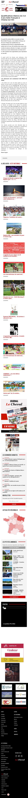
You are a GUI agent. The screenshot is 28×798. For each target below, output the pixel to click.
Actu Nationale (15, 163)
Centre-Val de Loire (5, 751)
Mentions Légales (5, 785)
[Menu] (2, 2)
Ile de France (3, 759)
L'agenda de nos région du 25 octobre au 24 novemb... (12, 255)
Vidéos (15, 728)
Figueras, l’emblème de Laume (11, 481)
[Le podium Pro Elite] (14, 616)
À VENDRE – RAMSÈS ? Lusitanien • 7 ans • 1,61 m (18, 592)
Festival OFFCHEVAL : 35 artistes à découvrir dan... (13, 317)
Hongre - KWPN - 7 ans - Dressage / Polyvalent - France (18, 557)
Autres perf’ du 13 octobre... (11, 393)
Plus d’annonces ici (14, 597)
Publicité (3, 779)
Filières (15, 723)
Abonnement (4, 783)
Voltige (2, 735)
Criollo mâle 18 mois (18, 550)
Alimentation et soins (18, 717)
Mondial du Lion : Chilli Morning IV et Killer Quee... (13, 297)
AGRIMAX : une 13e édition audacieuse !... (11, 374)
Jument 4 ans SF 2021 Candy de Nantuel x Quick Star (18, 574)
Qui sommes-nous (5, 775)
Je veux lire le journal (14, 431)
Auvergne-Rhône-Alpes (6, 745)
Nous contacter (4, 777)
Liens (2, 792)
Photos (15, 731)
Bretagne (3, 749)
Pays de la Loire (4, 767)
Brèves (15, 719)
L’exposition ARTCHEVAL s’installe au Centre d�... (13, 336)
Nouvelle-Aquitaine (5, 763)
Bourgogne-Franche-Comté (6, 747)
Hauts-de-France (4, 757)
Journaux (3, 781)
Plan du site (3, 789)
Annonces (16, 734)
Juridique (16, 725)
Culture (15, 721)
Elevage (15, 711)
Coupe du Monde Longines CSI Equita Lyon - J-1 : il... (12, 178)
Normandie (3, 761)
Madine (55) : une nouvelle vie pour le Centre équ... (13, 236)
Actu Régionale (4, 743)
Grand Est (3, 755)
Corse (2, 753)
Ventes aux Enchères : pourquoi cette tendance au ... (12, 198)
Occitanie (3, 765)
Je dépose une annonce (14, 547)
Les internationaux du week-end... (13, 274)
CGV (2, 787)
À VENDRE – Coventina (18, 562)
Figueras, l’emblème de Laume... (13, 217)
